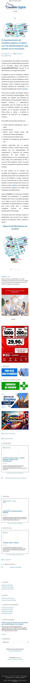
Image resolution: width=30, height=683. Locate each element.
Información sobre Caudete (8, 598)
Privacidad (17, 676)
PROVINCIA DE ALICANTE (7, 609)
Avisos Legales (24, 676)
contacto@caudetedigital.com (15, 651)
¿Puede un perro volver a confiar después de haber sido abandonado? (14, 459)
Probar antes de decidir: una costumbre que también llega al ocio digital (15, 623)
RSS (13, 677)
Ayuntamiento (7, 55)
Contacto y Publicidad (20, 677)
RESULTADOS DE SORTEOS (8, 589)
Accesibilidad (8, 677)
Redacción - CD (8, 53)
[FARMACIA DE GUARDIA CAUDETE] (15, 386)
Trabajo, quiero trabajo (11, 543)
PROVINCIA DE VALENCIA (7, 611)
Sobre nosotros (5, 676)
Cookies (11, 676)
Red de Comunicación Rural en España (15, 659)
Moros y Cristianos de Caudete (9, 600)
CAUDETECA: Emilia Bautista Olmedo (12, 512)
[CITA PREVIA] (15, 372)
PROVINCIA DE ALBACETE (7, 607)
